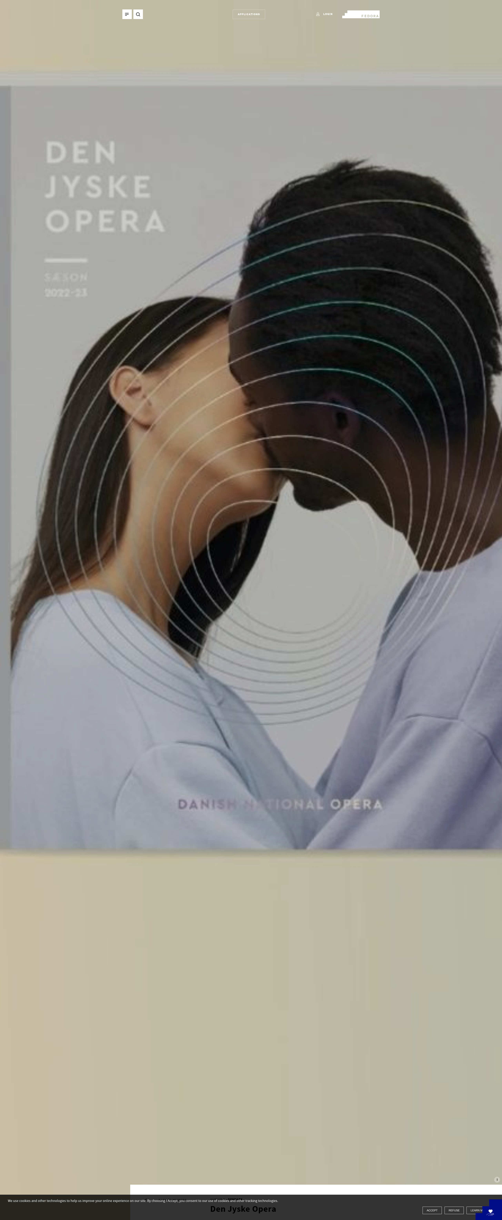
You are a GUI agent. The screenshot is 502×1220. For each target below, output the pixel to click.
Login (327, 14)
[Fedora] (361, 14)
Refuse (454, 1210)
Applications (249, 14)
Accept (432, 1210)
